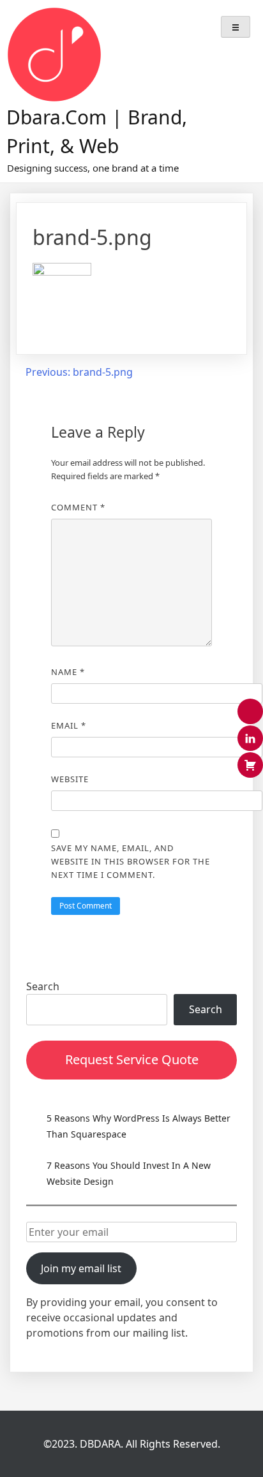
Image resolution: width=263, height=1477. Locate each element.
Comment (78, 507)
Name (68, 672)
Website (70, 779)
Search (42, 986)
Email (68, 725)
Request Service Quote (132, 1059)
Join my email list (81, 1268)
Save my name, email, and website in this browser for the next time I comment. (130, 861)
